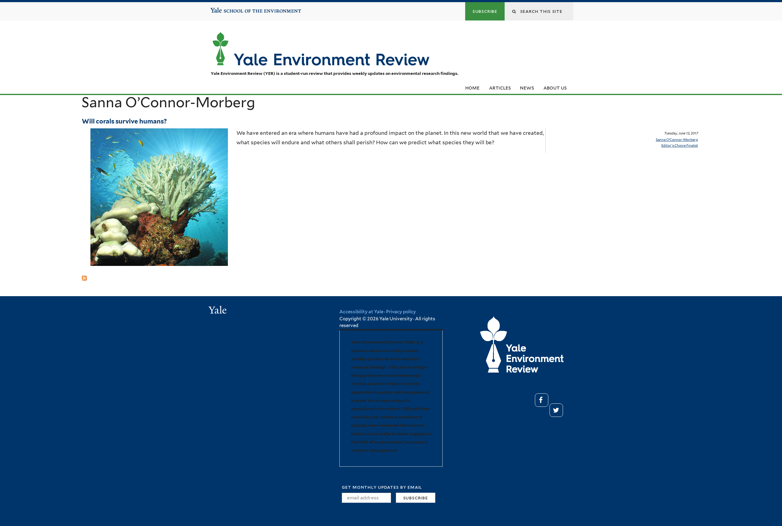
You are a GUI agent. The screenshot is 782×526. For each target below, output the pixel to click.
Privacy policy (401, 311)
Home (472, 88)
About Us (555, 88)
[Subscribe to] (84, 276)
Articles (500, 88)
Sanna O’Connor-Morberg (677, 140)
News (527, 88)
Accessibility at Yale (361, 311)
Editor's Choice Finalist (679, 146)
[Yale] (218, 310)
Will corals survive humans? (124, 121)
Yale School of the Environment (229, 7)
